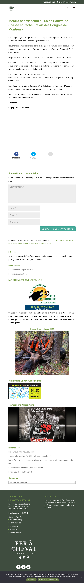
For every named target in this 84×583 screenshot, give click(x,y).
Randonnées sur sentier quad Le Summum (25, 467)
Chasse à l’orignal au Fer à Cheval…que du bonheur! (29, 456)
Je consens (31, 580)
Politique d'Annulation (17, 274)
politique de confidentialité (66, 576)
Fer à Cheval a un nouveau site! (21, 452)
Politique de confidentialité (48, 580)
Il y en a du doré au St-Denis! (20, 472)
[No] (81, 577)
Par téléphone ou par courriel (20, 270)
